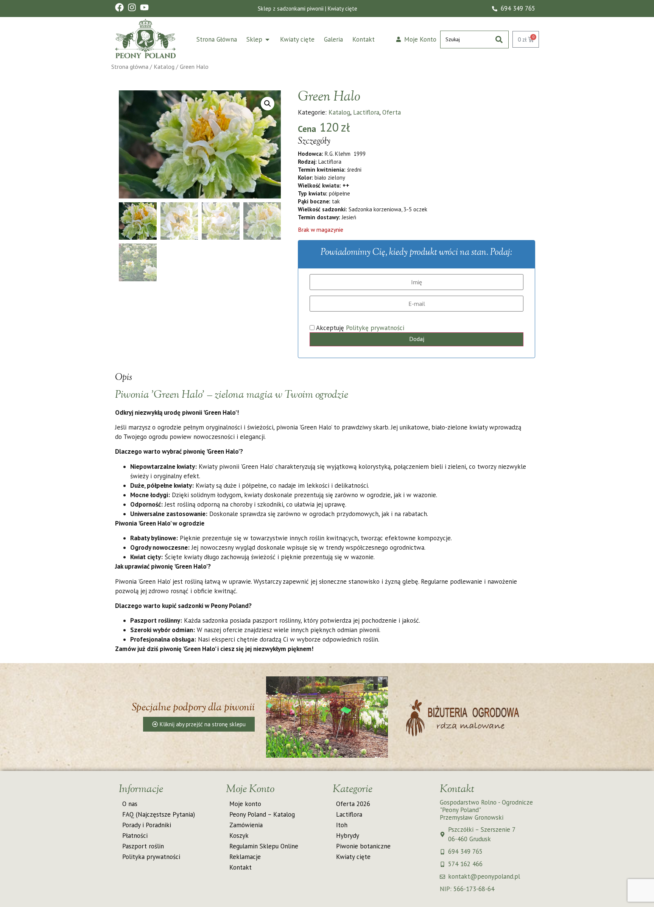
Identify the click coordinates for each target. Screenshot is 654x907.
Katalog (164, 66)
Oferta (391, 112)
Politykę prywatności (375, 328)
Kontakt (240, 867)
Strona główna (129, 66)
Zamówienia (246, 825)
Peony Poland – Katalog (262, 814)
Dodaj (416, 339)
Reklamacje (245, 857)
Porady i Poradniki (146, 825)
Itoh (341, 825)
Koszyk (239, 835)
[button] (267, 103)
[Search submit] (499, 39)
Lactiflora (366, 112)
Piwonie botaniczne (363, 846)
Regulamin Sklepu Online (263, 846)
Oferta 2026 (353, 804)
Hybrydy (347, 835)
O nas (129, 804)
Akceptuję (359, 328)
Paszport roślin (143, 846)
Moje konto (245, 804)
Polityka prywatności (151, 857)
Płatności (135, 835)
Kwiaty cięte (353, 857)
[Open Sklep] (267, 40)
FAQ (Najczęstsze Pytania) (158, 814)
